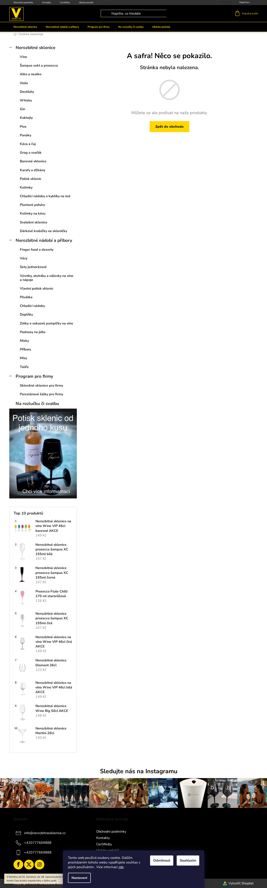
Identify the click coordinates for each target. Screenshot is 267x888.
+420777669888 (38, 842)
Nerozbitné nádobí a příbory (44, 240)
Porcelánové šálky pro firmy (41, 394)
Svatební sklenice (33, 222)
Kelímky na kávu (32, 213)
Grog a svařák (31, 152)
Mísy (23, 358)
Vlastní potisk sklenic (36, 288)
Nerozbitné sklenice (35, 48)
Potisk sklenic (30, 179)
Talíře (24, 367)
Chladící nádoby (32, 306)
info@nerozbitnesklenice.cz (44, 833)
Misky (24, 340)
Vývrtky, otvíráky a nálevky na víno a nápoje (46, 278)
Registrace (244, 2)
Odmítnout (161, 860)
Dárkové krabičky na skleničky (43, 231)
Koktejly (26, 117)
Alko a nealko (30, 74)
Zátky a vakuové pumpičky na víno (46, 323)
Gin (22, 109)
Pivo (23, 126)
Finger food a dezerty (36, 249)
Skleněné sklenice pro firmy (41, 385)
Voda (24, 83)
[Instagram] (39, 864)
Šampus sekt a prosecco (39, 65)
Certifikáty (65, 2)
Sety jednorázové (33, 267)
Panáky (25, 135)
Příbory (25, 349)
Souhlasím (188, 860)
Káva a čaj (28, 144)
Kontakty (46, 2)
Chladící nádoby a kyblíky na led (45, 196)
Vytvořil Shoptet (241, 883)
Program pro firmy (34, 376)
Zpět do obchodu (169, 126)
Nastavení (79, 878)
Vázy (23, 258)
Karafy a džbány (32, 170)
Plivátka (26, 297)
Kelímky (26, 187)
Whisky (26, 100)
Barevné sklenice (33, 161)
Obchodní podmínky (23, 2)
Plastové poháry (32, 205)
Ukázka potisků (86, 2)
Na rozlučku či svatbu (37, 403)
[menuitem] (25, 26)
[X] (29, 864)
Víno (23, 57)
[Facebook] (18, 864)
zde (121, 867)
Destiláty (27, 91)
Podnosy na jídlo (32, 332)
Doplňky (26, 314)
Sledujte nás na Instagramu (139, 771)
